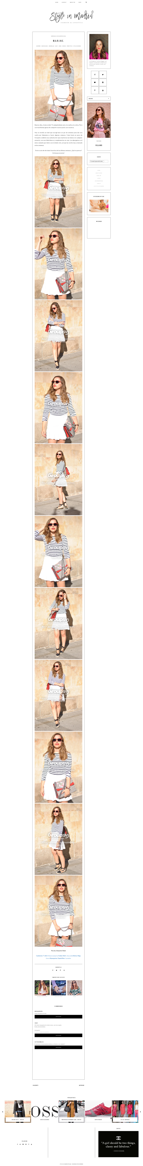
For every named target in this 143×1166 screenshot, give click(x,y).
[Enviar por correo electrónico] (64, 970)
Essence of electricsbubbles (42, 1032)
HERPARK (81, 1164)
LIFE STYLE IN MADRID (99, 186)
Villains (98, 145)
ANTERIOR (81, 1085)
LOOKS (98, 178)
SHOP (80, 2)
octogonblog (39, 1042)
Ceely (36, 1023)
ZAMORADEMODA (99, 180)
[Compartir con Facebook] (53, 970)
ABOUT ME (72, 2)
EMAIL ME (99, 175)
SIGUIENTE (35, 1085)
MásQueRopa (39, 1011)
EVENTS (99, 183)
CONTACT (64, 2)
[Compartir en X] (56, 970)
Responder (58, 1016)
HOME (56, 2)
